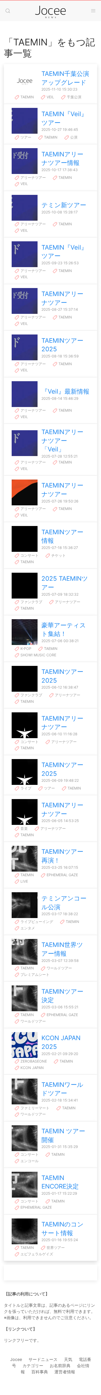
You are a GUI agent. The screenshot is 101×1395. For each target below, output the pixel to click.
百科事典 (39, 1371)
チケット (58, 555)
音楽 (23, 828)
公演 (73, 137)
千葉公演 (73, 97)
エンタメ (27, 928)
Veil (50, 97)
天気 (68, 1359)
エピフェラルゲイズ (36, 1254)
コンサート (29, 555)
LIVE (23, 881)
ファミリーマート (34, 1108)
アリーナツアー (32, 177)
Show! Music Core (37, 655)
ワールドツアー (59, 968)
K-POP (25, 648)
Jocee (16, 1359)
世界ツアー (55, 1247)
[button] (7, 11)
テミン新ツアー (63, 205)
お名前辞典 (60, 1365)
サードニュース (42, 1359)
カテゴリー (33, 1365)
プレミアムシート (34, 974)
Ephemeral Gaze (62, 875)
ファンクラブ (30, 602)
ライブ (25, 788)
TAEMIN (26, 97)
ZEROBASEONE (33, 1061)
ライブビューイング (36, 921)
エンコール (29, 1161)
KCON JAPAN (31, 1067)
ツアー (25, 137)
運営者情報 (64, 1371)
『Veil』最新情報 (65, 391)
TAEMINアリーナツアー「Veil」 (62, 440)
